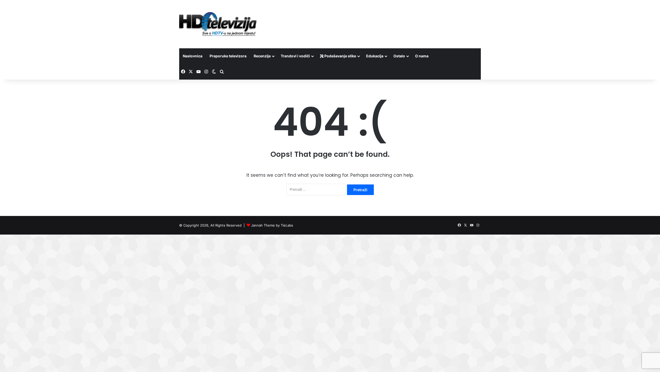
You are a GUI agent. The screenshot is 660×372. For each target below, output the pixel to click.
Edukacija (374, 56)
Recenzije (262, 56)
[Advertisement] (381, 16)
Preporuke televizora (228, 56)
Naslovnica (192, 56)
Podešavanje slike (340, 56)
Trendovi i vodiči (295, 56)
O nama (421, 56)
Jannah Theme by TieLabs (272, 225)
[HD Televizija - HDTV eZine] (218, 24)
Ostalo (399, 56)
